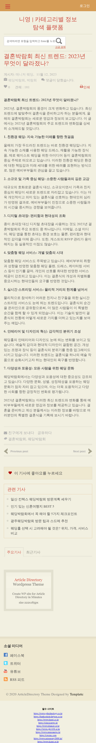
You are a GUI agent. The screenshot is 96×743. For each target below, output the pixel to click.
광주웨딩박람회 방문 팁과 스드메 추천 (39, 521)
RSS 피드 (17, 679)
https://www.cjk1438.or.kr (48, 728)
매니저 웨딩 (24, 74)
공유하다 (45, 432)
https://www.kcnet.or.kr (48, 741)
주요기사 (14, 552)
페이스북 (17, 655)
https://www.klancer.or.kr (48, 725)
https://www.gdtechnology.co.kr (48, 713)
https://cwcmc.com (48, 735)
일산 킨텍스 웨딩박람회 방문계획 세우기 (41, 499)
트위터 (15, 663)
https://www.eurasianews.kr (48, 732)
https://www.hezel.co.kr (48, 719)
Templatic (76, 694)
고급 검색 (60, 47)
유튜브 (15, 671)
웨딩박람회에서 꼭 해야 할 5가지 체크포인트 (44, 513)
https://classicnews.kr (48, 722)
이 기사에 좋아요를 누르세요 (38, 473)
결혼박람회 (17, 438)
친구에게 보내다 (21, 432)
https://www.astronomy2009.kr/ (48, 738)
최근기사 (33, 552)
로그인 (85, 5)
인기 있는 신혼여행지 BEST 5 (32, 506)
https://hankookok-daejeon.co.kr (48, 716)
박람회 (32, 80)
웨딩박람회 (16, 80)
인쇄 (86, 87)
